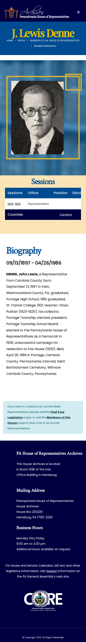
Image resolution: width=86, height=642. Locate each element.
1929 (10, 204)
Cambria (66, 215)
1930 (18, 204)
